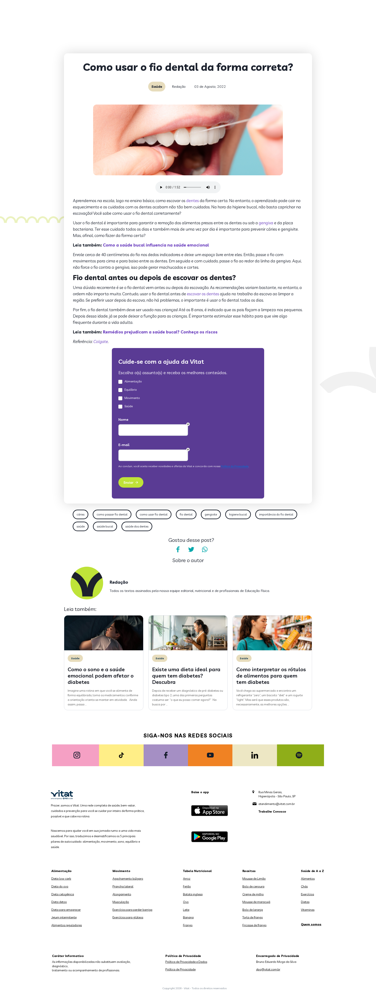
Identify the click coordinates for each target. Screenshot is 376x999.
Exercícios (307, 894)
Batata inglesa (193, 894)
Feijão (187, 886)
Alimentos (308, 879)
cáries (80, 514)
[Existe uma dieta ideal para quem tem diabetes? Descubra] (188, 649)
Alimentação (61, 871)
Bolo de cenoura (253, 886)
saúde (81, 526)
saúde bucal (105, 526)
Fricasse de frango (254, 925)
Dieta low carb (61, 879)
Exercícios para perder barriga (132, 910)
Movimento (121, 871)
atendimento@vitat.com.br (276, 804)
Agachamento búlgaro (127, 879)
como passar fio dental (112, 514)
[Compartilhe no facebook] (177, 549)
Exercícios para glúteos (127, 917)
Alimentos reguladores (66, 925)
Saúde (156, 86)
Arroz (186, 879)
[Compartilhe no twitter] (191, 549)
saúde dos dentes (136, 526)
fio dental (186, 514)
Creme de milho (253, 894)
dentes (192, 200)
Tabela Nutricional (197, 871)
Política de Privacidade (180, 969)
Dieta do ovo (59, 886)
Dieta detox (59, 902)
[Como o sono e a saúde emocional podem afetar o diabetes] (103, 649)
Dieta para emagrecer (66, 910)
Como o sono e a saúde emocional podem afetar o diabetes (101, 675)
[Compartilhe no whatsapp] (204, 549)
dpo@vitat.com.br (268, 969)
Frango (188, 925)
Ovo (186, 902)
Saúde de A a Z (312, 871)
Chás (304, 886)
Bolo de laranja (252, 910)
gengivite (211, 514)
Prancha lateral (122, 886)
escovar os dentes (203, 293)
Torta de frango (252, 917)
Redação (179, 86)
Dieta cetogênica (62, 894)
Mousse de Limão (254, 879)
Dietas (305, 902)
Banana (188, 917)
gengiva (266, 222)
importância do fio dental (276, 514)
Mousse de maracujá (256, 902)
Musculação (120, 902)
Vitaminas (307, 910)
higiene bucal (238, 514)
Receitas (249, 871)
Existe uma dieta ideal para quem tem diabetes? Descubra (186, 675)
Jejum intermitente (64, 917)
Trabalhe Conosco (272, 811)
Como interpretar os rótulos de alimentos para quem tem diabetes (271, 675)
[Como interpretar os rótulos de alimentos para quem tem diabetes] (272, 649)
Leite (186, 910)
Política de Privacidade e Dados (186, 962)
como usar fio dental (154, 514)
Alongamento (121, 894)
